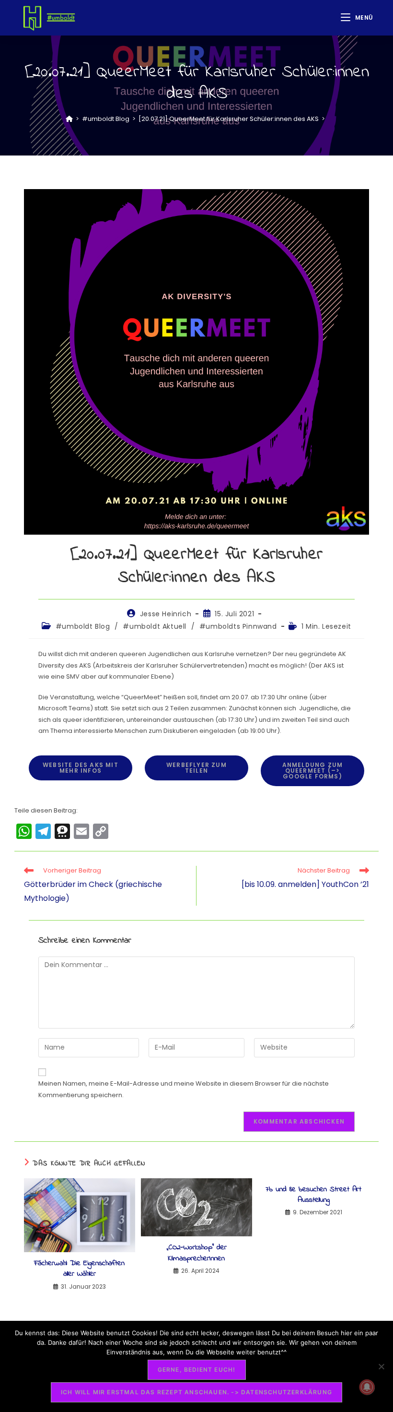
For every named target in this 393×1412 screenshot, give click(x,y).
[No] (381, 1366)
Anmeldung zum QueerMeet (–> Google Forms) (312, 770)
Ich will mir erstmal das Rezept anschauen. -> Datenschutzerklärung (196, 1392)
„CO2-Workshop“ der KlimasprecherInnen (196, 1253)
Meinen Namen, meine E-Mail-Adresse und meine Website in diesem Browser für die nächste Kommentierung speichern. (183, 1089)
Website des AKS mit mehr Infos (80, 768)
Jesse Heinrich (165, 614)
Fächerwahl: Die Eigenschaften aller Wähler (79, 1269)
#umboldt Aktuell (154, 626)
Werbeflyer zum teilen (196, 768)
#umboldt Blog (83, 626)
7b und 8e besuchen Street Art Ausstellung (313, 1195)
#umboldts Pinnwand (238, 626)
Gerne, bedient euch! (197, 1369)
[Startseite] (69, 118)
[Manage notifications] (367, 1387)
